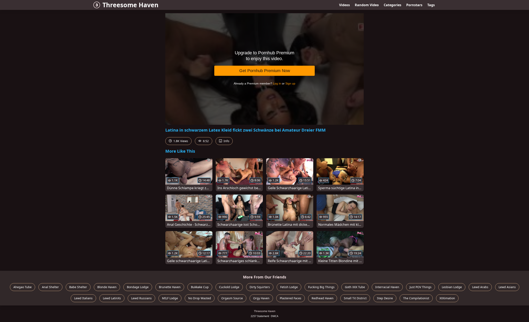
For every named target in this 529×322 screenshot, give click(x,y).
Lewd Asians (507, 287)
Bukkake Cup (200, 287)
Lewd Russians (141, 298)
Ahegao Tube (22, 287)
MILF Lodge (170, 298)
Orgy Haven (261, 298)
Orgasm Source (232, 298)
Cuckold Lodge (229, 287)
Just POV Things (420, 287)
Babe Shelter (78, 287)
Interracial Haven (387, 287)
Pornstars (414, 5)
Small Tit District (355, 298)
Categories (392, 5)
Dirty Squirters (260, 287)
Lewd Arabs (480, 287)
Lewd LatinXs (112, 298)
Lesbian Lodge (452, 287)
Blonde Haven (107, 287)
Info (226, 141)
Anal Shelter (50, 287)
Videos (344, 5)
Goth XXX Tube (355, 287)
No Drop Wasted (199, 298)
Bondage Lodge (138, 287)
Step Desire (385, 298)
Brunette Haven (170, 287)
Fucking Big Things (321, 287)
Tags (431, 5)
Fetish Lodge (289, 287)
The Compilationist (416, 298)
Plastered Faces (290, 298)
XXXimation (447, 298)
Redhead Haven (323, 298)
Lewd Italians (83, 298)
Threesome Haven (130, 5)
